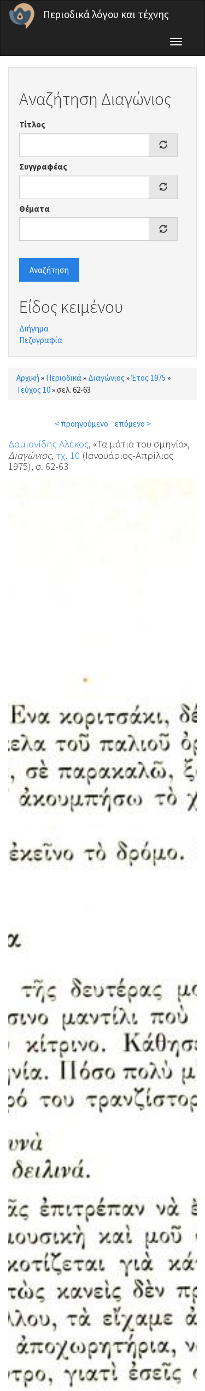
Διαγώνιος (106, 378)
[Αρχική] (22, 16)
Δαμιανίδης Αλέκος (48, 443)
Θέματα (34, 208)
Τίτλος (32, 124)
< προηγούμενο (81, 423)
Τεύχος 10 (33, 390)
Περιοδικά (63, 378)
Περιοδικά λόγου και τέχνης (106, 14)
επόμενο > (133, 423)
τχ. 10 (68, 455)
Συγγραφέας (43, 166)
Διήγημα (34, 328)
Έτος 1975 (148, 378)
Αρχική (27, 378)
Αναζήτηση (49, 270)
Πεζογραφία (40, 340)
